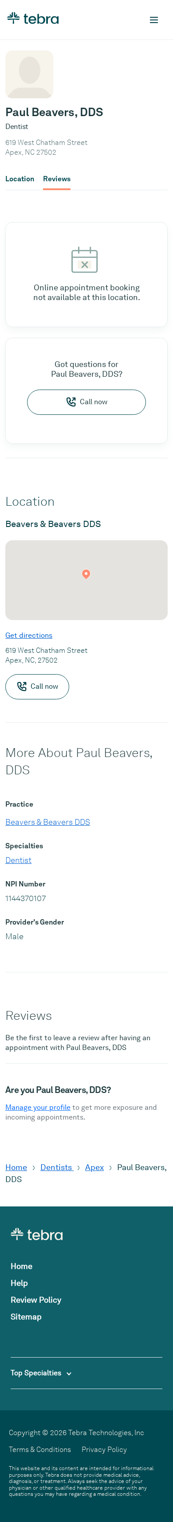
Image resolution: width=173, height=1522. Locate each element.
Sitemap (26, 1316)
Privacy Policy (104, 1449)
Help (19, 1283)
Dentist (18, 860)
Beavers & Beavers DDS (47, 822)
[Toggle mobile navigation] (154, 20)
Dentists (57, 1167)
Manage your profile (38, 1107)
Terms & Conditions (40, 1449)
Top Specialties (37, 1373)
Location (19, 179)
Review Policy (36, 1299)
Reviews (57, 179)
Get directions (28, 635)
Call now (93, 402)
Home (16, 1167)
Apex (94, 1167)
